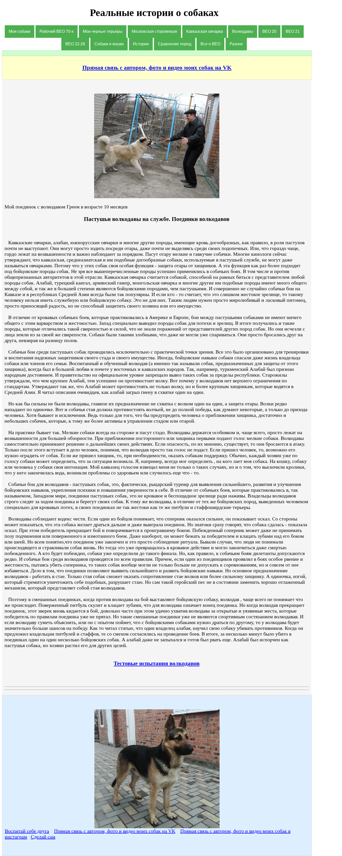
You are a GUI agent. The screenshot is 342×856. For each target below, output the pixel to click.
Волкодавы (242, 31)
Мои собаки (19, 31)
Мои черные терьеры (102, 31)
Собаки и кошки (109, 44)
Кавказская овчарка (204, 31)
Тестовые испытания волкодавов (157, 663)
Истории (141, 44)
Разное (236, 44)
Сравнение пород (174, 44)
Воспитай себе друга (27, 831)
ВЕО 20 (269, 31)
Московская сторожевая (154, 31)
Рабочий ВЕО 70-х (57, 31)
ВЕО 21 (293, 31)
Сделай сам (43, 836)
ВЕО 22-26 (75, 44)
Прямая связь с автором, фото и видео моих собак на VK (114, 831)
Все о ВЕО (210, 44)
